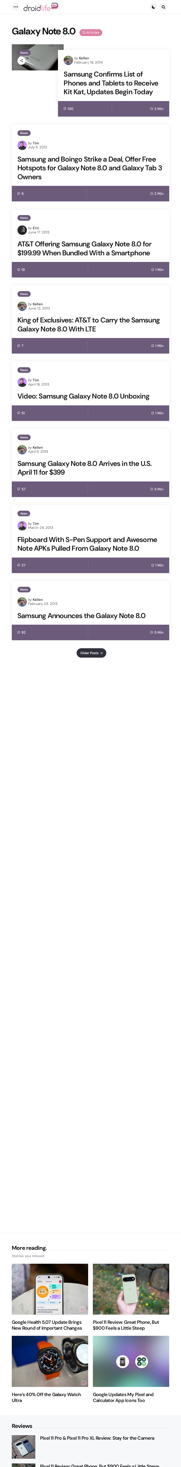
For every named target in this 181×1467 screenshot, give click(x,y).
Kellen (84, 58)
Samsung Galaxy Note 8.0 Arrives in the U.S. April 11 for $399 (84, 468)
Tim (36, 143)
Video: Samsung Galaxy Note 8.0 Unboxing (83, 396)
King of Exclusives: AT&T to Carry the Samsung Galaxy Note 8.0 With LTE (88, 324)
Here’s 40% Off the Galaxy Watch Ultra (46, 1397)
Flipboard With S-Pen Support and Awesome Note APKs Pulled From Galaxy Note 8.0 (87, 544)
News (24, 53)
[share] (21, 61)
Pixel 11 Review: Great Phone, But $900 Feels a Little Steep (126, 1325)
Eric (36, 228)
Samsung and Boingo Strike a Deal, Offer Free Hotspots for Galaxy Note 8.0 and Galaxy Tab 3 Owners (89, 168)
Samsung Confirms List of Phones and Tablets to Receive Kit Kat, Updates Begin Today (111, 83)
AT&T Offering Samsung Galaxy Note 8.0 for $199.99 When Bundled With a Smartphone (84, 248)
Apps (23, 513)
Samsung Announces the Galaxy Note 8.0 (81, 615)
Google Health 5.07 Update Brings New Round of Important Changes (47, 1325)
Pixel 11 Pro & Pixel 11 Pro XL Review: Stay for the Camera (97, 1438)
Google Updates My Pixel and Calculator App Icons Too (123, 1397)
